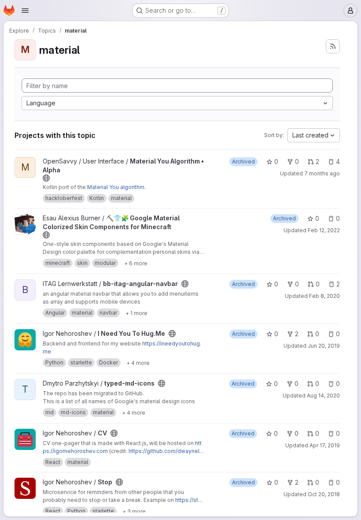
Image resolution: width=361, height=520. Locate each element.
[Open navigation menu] (25, 11)
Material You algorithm (115, 187)
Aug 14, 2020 (323, 395)
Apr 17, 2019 (324, 445)
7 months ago (322, 173)
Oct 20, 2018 (324, 494)
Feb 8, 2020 (324, 296)
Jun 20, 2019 (324, 345)
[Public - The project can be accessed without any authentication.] (46, 178)
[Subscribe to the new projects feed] (333, 46)
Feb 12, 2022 (324, 230)
